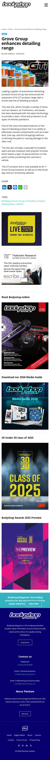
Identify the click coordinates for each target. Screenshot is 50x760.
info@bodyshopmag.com (25, 674)
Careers (38, 735)
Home (9, 735)
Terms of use (21, 740)
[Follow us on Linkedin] (26, 745)
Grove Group (17, 200)
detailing (6, 200)
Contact (11, 740)
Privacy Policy (35, 740)
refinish (19, 204)
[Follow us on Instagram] (22, 745)
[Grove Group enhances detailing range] (25, 85)
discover (25, 714)
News (4, 34)
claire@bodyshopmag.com (25, 684)
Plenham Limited (28, 751)
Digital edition (19, 735)
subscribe (34, 603)
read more (25, 642)
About (29, 735)
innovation (30, 200)
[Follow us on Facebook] (18, 745)
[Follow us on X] (31, 745)
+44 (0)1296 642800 (25, 665)
